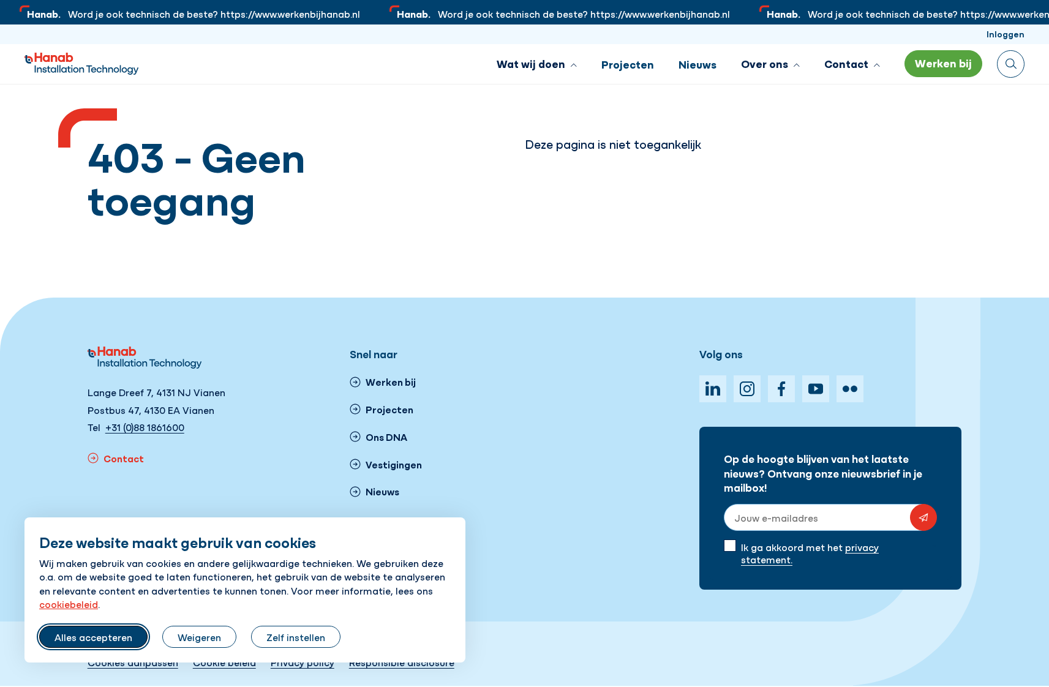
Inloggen (1006, 34)
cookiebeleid (68, 603)
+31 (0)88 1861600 (144, 427)
